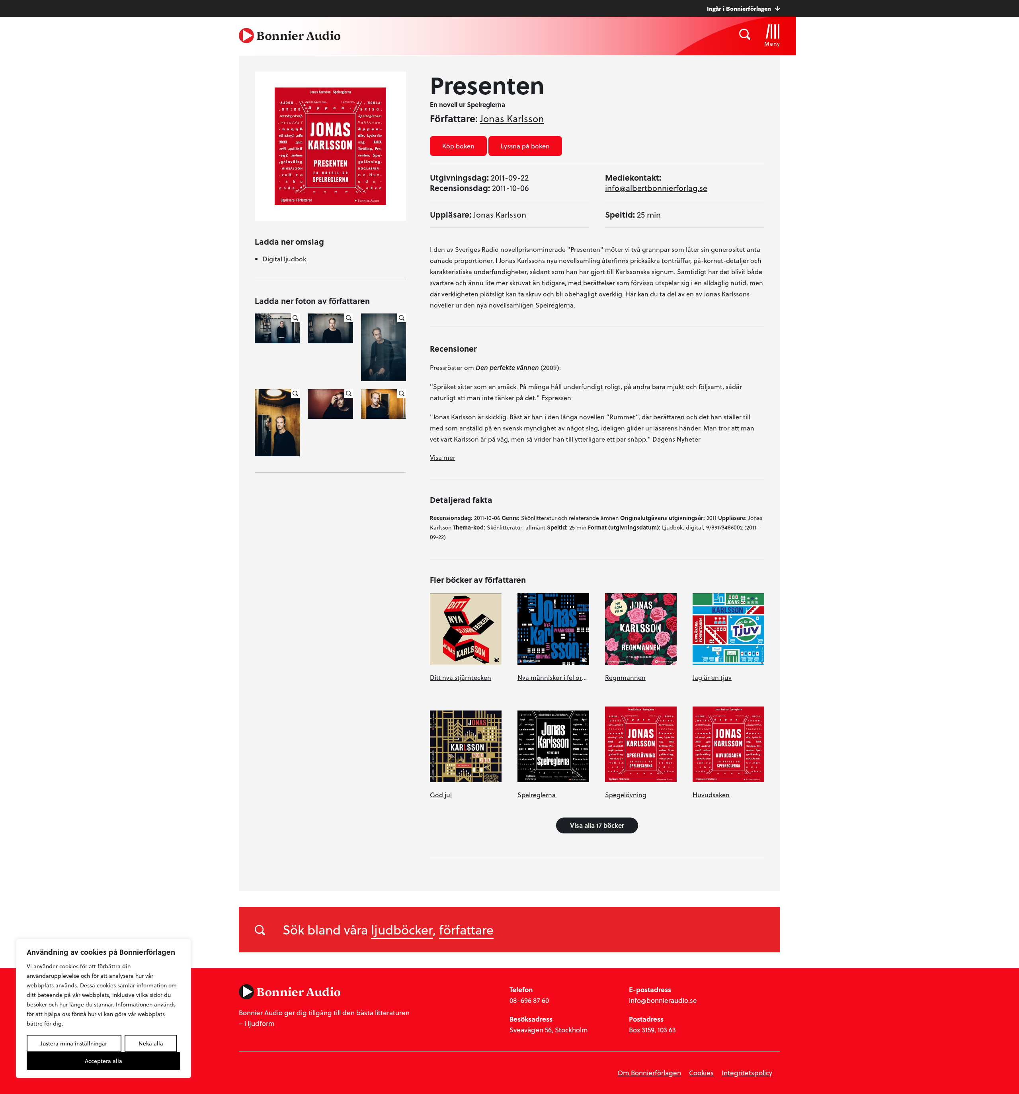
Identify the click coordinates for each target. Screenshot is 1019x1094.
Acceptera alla (103, 1061)
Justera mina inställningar (74, 1043)
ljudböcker (402, 929)
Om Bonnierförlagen (649, 1073)
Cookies (701, 1073)
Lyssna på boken (525, 145)
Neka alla (151, 1043)
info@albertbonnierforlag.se (656, 188)
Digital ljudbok (284, 258)
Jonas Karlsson (512, 118)
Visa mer (442, 457)
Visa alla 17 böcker (597, 825)
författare (466, 929)
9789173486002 (724, 527)
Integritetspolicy (747, 1073)
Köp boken (458, 145)
